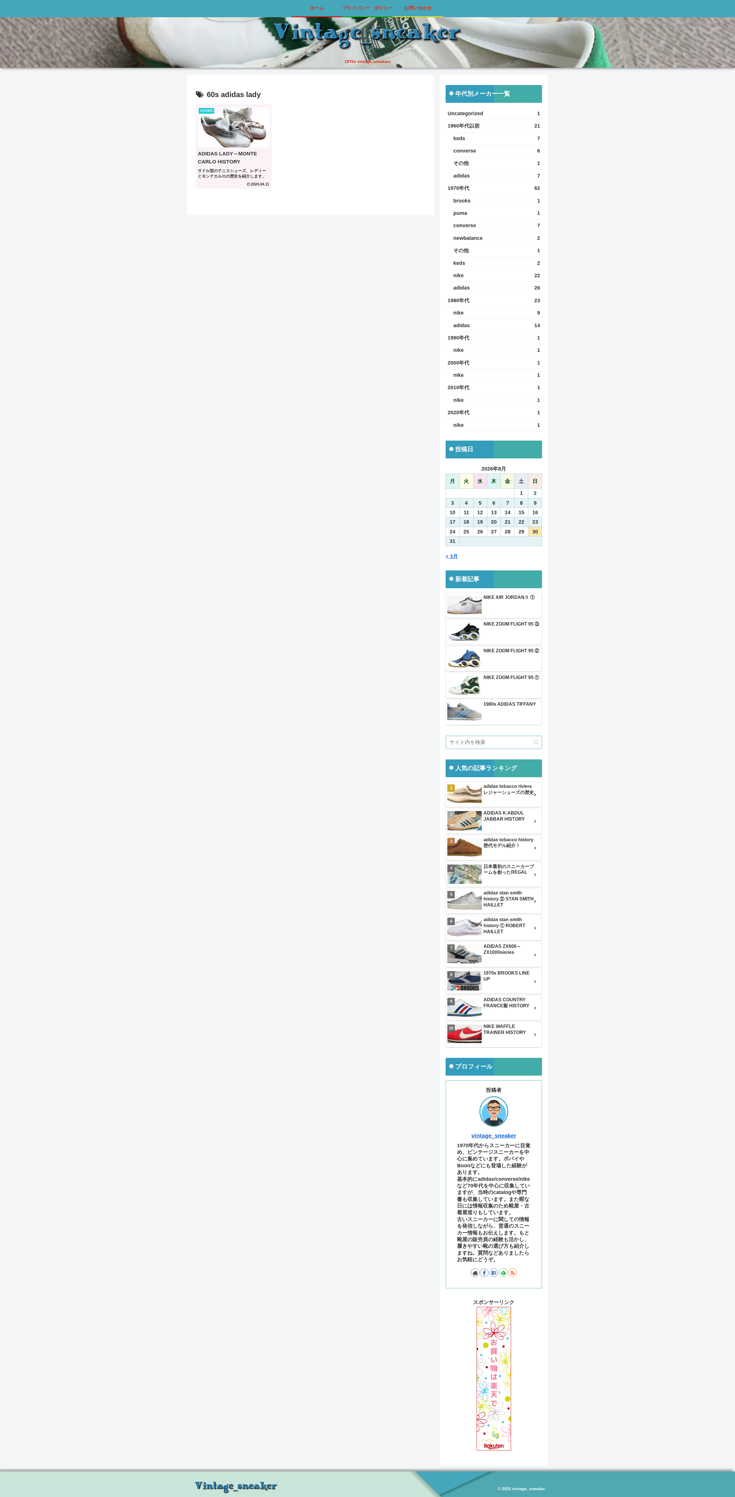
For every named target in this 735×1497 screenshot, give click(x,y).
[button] (536, 742)
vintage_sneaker (493, 1136)
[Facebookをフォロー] (484, 1272)
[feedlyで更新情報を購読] (503, 1272)
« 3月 (452, 556)
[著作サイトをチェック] (475, 1272)
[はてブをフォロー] (494, 1272)
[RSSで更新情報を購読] (512, 1272)
